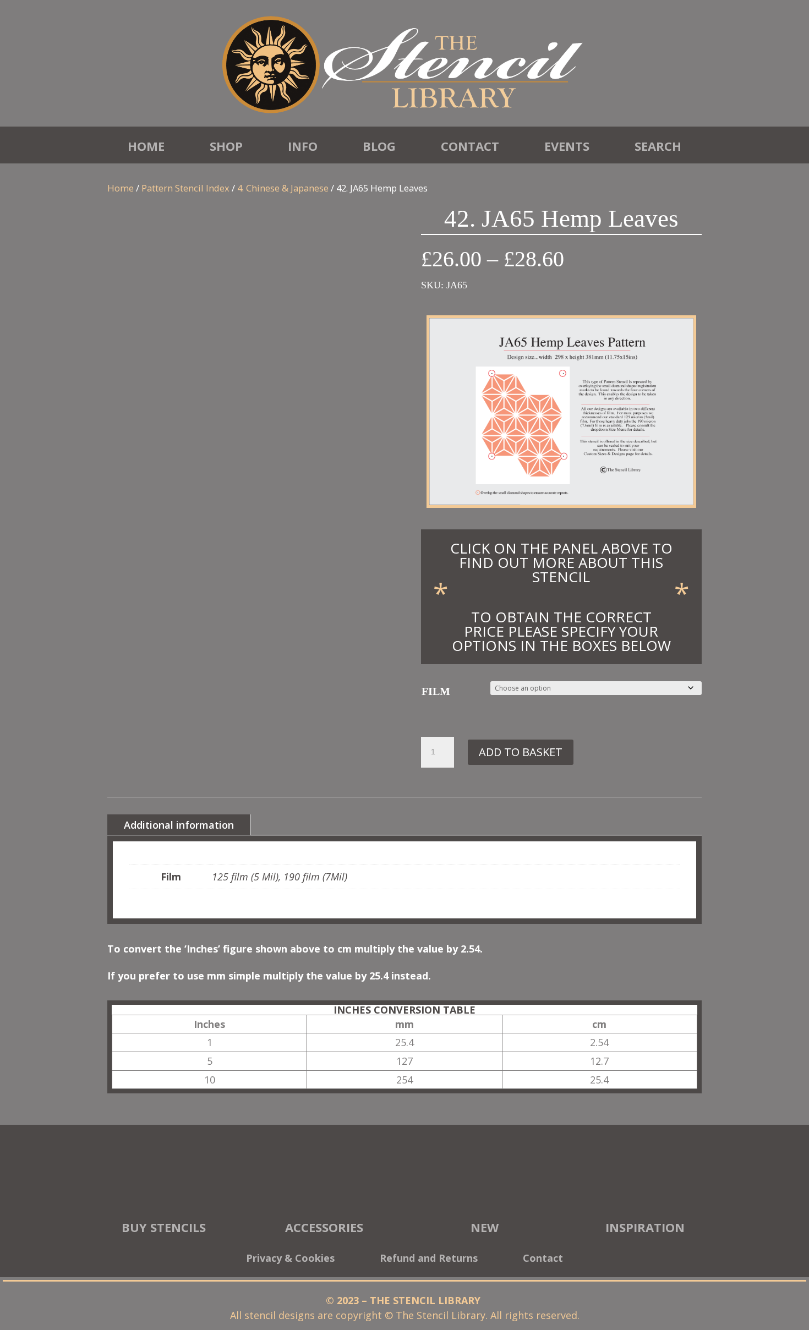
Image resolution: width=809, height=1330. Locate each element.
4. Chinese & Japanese (283, 188)
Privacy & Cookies (290, 1259)
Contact (470, 146)
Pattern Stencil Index (185, 188)
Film (436, 691)
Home (146, 146)
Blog (379, 146)
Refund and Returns (429, 1259)
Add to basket (520, 752)
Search (658, 146)
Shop (226, 146)
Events (566, 146)
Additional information (179, 824)
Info (303, 146)
